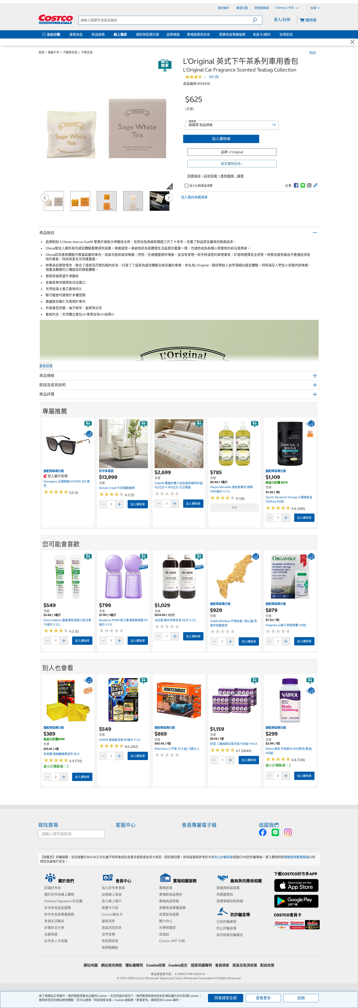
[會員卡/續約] (271, 34)
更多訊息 (46, 366)
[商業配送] (293, 34)
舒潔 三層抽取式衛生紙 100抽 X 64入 (234, 744)
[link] (296, 185)
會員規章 (222, 965)
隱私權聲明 (134, 965)
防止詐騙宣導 (223, 857)
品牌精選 (173, 34)
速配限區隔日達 (147, 34)
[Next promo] (169, 198)
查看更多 (263, 998)
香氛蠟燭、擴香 (232, 176)
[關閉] (352, 42)
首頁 (41, 52)
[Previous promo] (45, 198)
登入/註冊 (282, 19)
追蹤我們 (269, 825)
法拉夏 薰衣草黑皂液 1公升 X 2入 (175, 620)
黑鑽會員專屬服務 (232, 34)
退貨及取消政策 (244, 965)
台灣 (313, 8)
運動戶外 (53, 52)
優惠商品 (76, 34)
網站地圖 (91, 965)
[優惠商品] (83, 34)
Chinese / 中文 (285, 8)
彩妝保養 (210, 176)
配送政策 (267, 965)
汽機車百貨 (70, 52)
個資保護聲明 (201, 965)
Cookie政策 (155, 965)
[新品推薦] (105, 34)
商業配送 (286, 34)
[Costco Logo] (55, 19)
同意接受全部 (225, 998)
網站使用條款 (111, 965)
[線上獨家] (128, 34)
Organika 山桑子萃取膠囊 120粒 (286, 625)
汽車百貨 (87, 52)
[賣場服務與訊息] (211, 34)
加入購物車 (221, 138)
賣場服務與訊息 (198, 34)
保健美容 (194, 176)
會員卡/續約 (262, 34)
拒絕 (301, 998)
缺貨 (234, 507)
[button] (257, 20)
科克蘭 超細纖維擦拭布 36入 (62, 754)
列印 (312, 53)
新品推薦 (98, 34)
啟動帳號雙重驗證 (296, 857)
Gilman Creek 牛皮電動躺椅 (117, 488)
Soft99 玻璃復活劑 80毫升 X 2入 (120, 740)
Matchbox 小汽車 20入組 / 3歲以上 (177, 749)
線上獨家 (120, 34)
